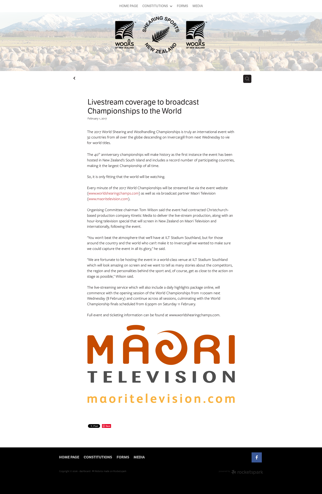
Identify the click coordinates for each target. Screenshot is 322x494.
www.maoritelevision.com (108, 198)
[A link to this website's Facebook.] (257, 457)
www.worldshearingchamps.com (113, 193)
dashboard (84, 471)
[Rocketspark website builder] (241, 473)
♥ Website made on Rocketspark (109, 471)
